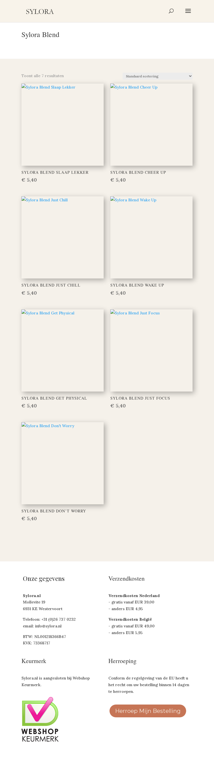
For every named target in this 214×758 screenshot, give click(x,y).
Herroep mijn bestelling (148, 711)
